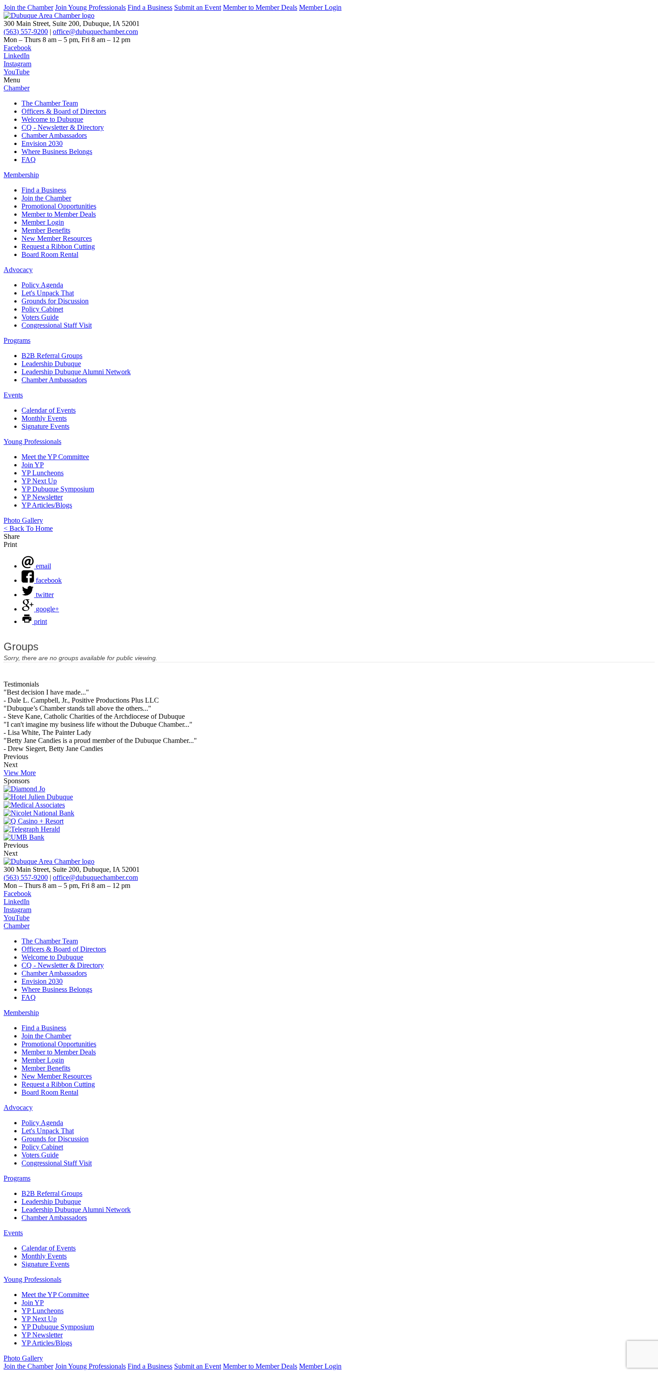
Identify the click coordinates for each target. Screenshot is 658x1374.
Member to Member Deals (260, 7)
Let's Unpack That (47, 293)
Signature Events (45, 426)
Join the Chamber (28, 7)
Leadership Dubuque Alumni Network (76, 372)
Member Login (320, 7)
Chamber (17, 88)
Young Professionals (32, 441)
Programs (17, 340)
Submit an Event (197, 7)
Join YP (32, 465)
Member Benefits (45, 230)
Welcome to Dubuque (52, 119)
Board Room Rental (49, 254)
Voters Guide (40, 317)
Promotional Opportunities (58, 206)
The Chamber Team (49, 103)
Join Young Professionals (90, 7)
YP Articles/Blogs (46, 505)
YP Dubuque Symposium (57, 489)
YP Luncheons (42, 473)
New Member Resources (56, 238)
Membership (21, 175)
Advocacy (18, 269)
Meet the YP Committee (55, 457)
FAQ (28, 159)
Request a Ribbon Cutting (58, 246)
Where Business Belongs (56, 151)
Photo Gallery (23, 520)
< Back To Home (28, 528)
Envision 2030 (42, 143)
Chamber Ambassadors (54, 135)
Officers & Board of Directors (63, 111)
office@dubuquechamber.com (95, 31)
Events (13, 395)
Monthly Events (44, 418)
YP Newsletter (42, 497)
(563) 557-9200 (26, 31)
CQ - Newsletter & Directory (62, 127)
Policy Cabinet (42, 309)
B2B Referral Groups (51, 355)
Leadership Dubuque (51, 363)
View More (20, 773)
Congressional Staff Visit (56, 325)
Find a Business (150, 7)
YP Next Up (39, 481)
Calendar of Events (48, 410)
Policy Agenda (42, 285)
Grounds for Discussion (55, 301)
